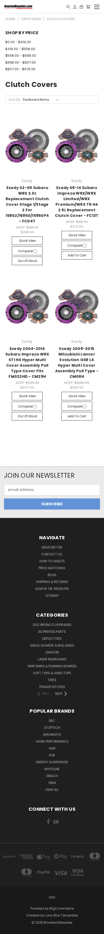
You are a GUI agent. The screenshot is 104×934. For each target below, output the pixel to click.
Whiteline (52, 769)
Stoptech (52, 727)
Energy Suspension (52, 762)
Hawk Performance (52, 741)
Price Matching (52, 568)
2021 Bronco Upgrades (52, 624)
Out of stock (27, 260)
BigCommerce (62, 908)
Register (61, 588)
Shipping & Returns (52, 582)
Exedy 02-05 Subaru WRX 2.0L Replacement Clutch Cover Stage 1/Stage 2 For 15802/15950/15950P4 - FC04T (27, 204)
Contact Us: (52, 554)
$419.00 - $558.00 (20, 48)
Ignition (52, 652)
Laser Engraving (52, 659)
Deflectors (52, 638)
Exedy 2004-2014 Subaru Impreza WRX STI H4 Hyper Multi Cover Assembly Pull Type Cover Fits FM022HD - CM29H (27, 362)
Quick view (27, 240)
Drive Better (52, 547)
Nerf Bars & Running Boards (52, 666)
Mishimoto (52, 734)
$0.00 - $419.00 (18, 42)
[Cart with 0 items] (88, 6)
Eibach (52, 776)
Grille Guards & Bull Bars (52, 645)
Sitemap (52, 595)
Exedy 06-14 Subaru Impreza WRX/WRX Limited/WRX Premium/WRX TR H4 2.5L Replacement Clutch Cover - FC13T (76, 201)
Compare (25, 251)
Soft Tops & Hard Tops (52, 673)
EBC (52, 720)
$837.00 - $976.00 (20, 69)
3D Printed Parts (52, 631)
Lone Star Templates (61, 915)
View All (52, 789)
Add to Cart (76, 255)
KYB (52, 755)
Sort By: (15, 99)
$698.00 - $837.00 (20, 62)
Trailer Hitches (52, 687)
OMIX (52, 782)
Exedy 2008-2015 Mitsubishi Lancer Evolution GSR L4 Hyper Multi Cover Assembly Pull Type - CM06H (76, 362)
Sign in (41, 588)
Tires (52, 680)
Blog (52, 575)
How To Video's (52, 561)
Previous (8, 929)
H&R (52, 748)
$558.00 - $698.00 (20, 55)
